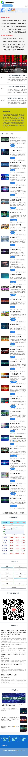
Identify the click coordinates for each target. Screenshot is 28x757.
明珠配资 (12, 195)
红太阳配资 (13, 319)
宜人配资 (12, 630)
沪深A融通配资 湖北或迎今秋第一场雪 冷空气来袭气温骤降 (13, 71)
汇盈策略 (12, 245)
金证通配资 (13, 207)
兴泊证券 (12, 269)
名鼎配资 (12, 530)
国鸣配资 (12, 232)
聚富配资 (12, 369)
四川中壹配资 (13, 506)
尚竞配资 (12, 419)
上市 (20, 707)
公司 (20, 700)
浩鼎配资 (12, 257)
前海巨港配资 (13, 580)
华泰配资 (12, 468)
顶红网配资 (13, 593)
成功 (20, 694)
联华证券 (12, 481)
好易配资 (12, 145)
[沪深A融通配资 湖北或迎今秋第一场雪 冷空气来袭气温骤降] (13, 64)
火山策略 (12, 158)
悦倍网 (12, 443)
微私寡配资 (13, 605)
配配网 (12, 555)
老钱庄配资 (13, 282)
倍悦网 (12, 518)
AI (20, 704)
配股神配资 (13, 493)
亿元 (7, 707)
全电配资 (12, 182)
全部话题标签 (14, 711)
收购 (20, 697)
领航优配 (12, 170)
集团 (7, 690)
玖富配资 (12, 331)
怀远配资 (12, 431)
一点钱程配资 (13, 381)
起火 (20, 690)
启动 (7, 704)
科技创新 (7, 697)
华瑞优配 (12, 617)
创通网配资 (13, 406)
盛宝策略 (12, 356)
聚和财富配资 (13, 456)
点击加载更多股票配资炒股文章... (13, 637)
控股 (7, 694)
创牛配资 (12, 344)
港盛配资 (12, 543)
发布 (7, 700)
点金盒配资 (13, 294)
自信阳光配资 (13, 220)
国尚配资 (12, 307)
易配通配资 (13, 568)
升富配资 (12, 394)
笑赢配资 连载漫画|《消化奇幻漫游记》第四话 (15, 41)
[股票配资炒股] (8, 2)
